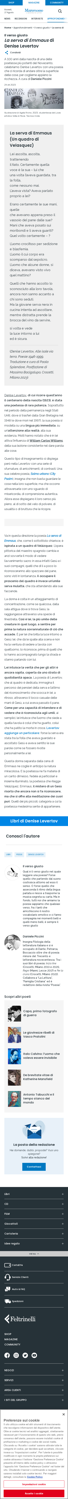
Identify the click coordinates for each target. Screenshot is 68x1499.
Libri (8, 854)
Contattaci (34, 1166)
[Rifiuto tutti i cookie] (64, 1414)
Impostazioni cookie (34, 1484)
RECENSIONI (21, 18)
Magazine (11, 1339)
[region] (34, 1454)
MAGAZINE (34, 2)
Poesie (19, 854)
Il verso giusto (33, 866)
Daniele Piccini (33, 937)
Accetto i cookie (34, 1493)
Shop (7, 1334)
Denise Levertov (36, 854)
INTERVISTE (37, 18)
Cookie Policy (35, 1476)
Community (12, 1344)
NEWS (7, 18)
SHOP (11, 2)
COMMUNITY (56, 2)
